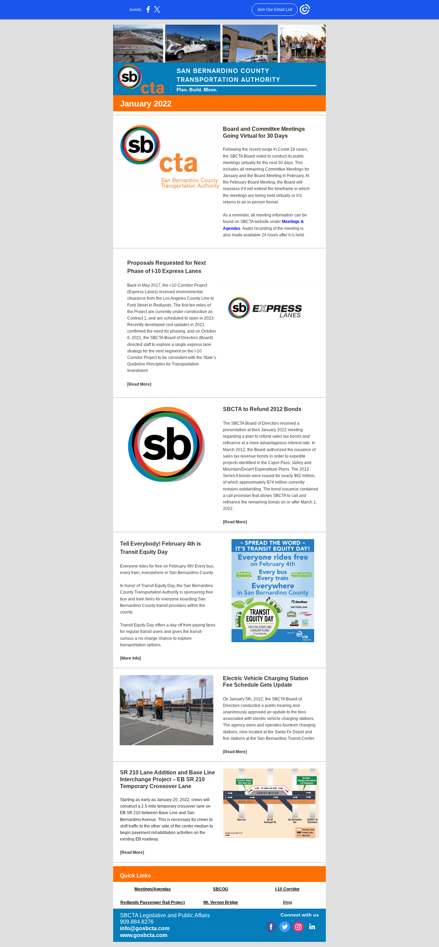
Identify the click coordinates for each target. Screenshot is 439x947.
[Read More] (139, 384)
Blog (287, 902)
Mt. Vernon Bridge (220, 902)
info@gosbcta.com (144, 928)
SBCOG (220, 889)
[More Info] (130, 658)
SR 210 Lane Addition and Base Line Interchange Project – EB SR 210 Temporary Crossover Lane (167, 779)
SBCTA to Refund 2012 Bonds (262, 409)
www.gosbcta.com (143, 935)
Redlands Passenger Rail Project (152, 902)
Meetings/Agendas (152, 889)
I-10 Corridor (287, 889)
